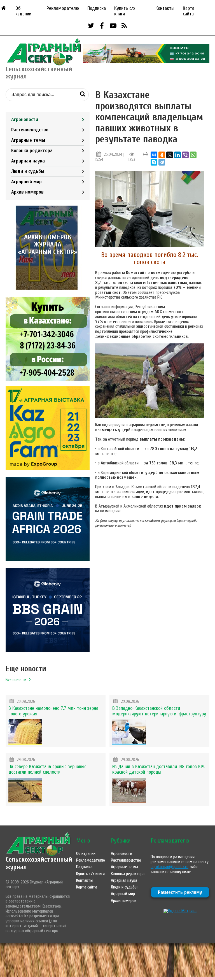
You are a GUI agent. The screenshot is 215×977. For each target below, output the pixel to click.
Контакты (164, 8)
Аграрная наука (28, 161)
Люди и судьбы (27, 171)
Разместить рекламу (180, 892)
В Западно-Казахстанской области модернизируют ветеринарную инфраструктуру (159, 711)
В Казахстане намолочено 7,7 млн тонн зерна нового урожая (53, 711)
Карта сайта (188, 11)
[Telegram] (161, 162)
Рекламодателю (62, 8)
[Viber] (185, 155)
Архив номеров (27, 192)
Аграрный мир (26, 182)
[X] (169, 155)
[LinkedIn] (177, 155)
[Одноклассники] (161, 155)
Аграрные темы (28, 140)
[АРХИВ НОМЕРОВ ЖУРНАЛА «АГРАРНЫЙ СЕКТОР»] (48, 288)
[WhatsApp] (193, 155)
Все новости (16, 679)
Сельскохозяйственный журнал (39, 863)
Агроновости (24, 119)
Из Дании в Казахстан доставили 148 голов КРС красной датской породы (158, 769)
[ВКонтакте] (154, 155)
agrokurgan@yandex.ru (169, 866)
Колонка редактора (32, 150)
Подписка (96, 8)
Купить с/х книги (124, 11)
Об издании (23, 11)
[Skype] (154, 162)
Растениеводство (29, 130)
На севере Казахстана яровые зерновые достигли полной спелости (47, 769)
